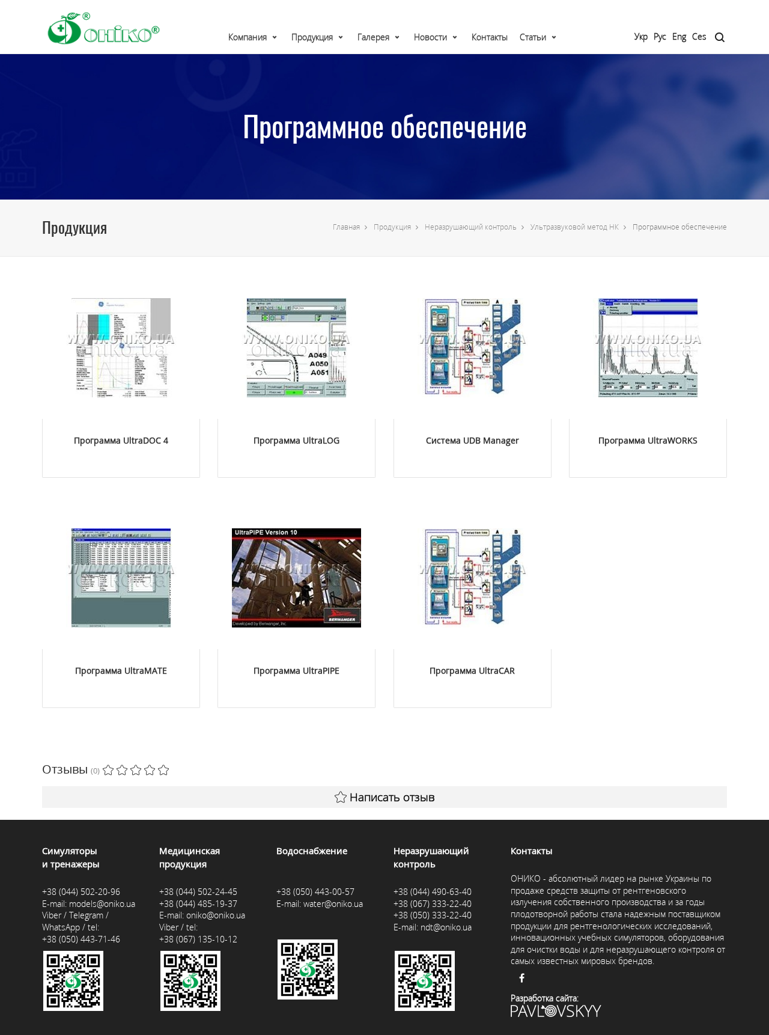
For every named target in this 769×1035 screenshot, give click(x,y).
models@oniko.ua (102, 903)
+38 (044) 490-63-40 (433, 891)
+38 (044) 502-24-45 (198, 891)
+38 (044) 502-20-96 (81, 891)
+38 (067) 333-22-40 (433, 903)
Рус (660, 36)
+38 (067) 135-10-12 (198, 939)
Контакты (490, 37)
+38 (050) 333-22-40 (433, 915)
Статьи (533, 37)
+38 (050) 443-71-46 (81, 939)
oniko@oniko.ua (215, 915)
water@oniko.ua (333, 903)
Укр (641, 36)
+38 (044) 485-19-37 (198, 903)
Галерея (373, 37)
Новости (430, 37)
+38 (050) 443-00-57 (315, 891)
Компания (247, 37)
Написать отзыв (392, 797)
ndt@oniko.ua (446, 927)
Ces (699, 36)
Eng (679, 36)
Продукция (312, 37)
